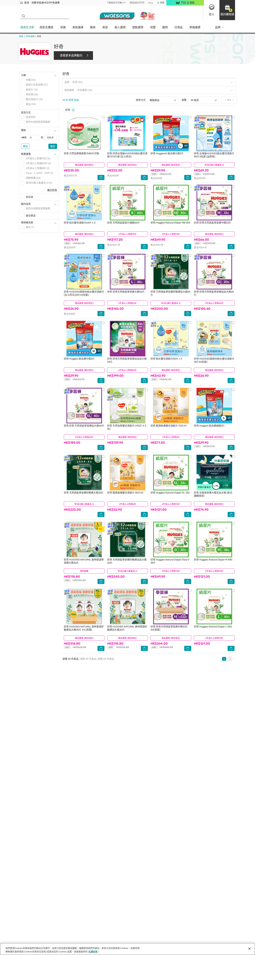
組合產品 (31, 215)
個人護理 (120, 27)
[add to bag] (100, 177)
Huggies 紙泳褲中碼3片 (79, 358)
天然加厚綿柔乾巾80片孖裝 (81, 153)
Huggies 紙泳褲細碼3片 (209, 425)
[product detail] (84, 133)
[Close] (73, 110)
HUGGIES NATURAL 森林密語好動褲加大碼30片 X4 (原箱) (84, 628)
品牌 (217, 27)
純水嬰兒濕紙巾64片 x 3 (79, 222)
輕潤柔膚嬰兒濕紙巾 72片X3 (168, 425)
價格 (23, 130)
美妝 (105, 27)
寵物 (165, 27)
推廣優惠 (26, 154)
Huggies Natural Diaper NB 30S (170, 222)
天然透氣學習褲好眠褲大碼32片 (84, 492)
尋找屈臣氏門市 (137, 3)
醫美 (93, 27)
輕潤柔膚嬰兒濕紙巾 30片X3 (125, 492)
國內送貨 (26, 203)
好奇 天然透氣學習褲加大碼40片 (84, 425)
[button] (227, 10)
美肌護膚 (77, 27)
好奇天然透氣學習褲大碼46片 (126, 291)
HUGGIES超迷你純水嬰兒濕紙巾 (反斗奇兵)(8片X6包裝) (84, 293)
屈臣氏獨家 (46, 27)
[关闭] (249, 948)
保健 (63, 27)
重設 (25, 146)
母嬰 (153, 27)
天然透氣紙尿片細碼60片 (123, 222)
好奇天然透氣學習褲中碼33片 (212, 222)
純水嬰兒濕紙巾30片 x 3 (166, 358)
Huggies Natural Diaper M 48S (213, 559)
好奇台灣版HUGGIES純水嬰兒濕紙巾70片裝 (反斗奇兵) (127, 155)
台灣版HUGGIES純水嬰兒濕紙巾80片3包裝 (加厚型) (214, 155)
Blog (150, 3)
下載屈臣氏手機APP (116, 3)
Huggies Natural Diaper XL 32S (170, 492)
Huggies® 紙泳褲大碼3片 (167, 153)
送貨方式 (26, 112)
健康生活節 (27, 27)
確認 (52, 146)
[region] (127, 949)
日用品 (178, 27)
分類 (23, 75)
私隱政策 (92, 951)
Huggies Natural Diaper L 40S (213, 626)
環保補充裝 (27, 222)
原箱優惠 (195, 27)
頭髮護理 (137, 27)
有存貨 (29, 197)
